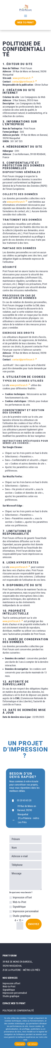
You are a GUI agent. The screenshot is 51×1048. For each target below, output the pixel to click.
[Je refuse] (47, 1031)
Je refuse (32, 1044)
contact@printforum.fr (23, 81)
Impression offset (22, 897)
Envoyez (33, 924)
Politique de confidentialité (18, 1010)
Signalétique (19, 906)
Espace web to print (14, 1003)
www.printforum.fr (22, 78)
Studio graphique (22, 916)
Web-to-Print (19, 902)
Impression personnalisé (26, 911)
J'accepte (20, 1044)
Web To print (25, 22)
